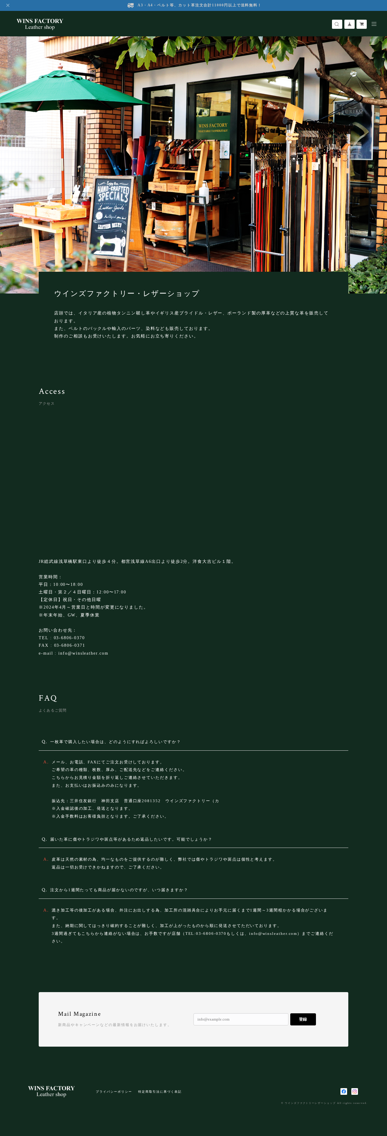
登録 (303, 1019)
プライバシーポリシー (114, 1091)
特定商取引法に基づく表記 (159, 1091)
